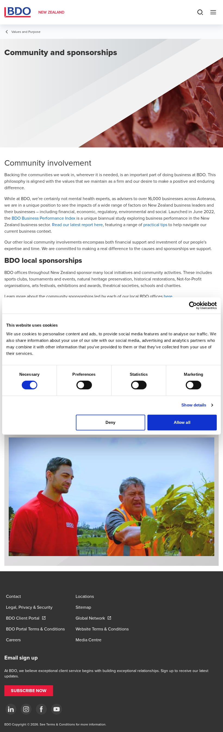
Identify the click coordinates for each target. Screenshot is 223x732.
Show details (193, 405)
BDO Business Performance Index (43, 218)
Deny (110, 422)
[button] (28, 690)
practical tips (155, 225)
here (168, 296)
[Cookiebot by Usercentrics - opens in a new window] (193, 305)
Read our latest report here (77, 225)
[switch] (84, 385)
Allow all (182, 422)
